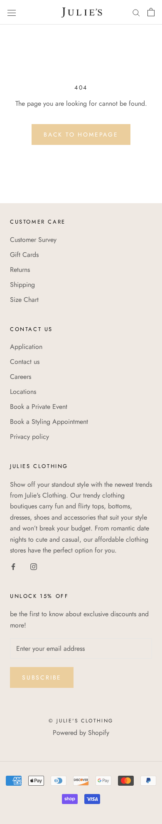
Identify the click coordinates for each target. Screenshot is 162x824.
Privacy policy (29, 436)
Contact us (24, 361)
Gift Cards (24, 254)
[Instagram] (33, 565)
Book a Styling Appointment (49, 421)
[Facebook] (13, 565)
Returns (20, 269)
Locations (23, 391)
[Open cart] (151, 12)
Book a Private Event (38, 406)
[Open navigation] (11, 12)
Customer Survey (33, 239)
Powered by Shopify (81, 732)
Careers (20, 376)
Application (26, 346)
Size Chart (24, 299)
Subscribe (41, 677)
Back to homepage (81, 134)
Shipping (22, 284)
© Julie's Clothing (81, 720)
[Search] (136, 12)
